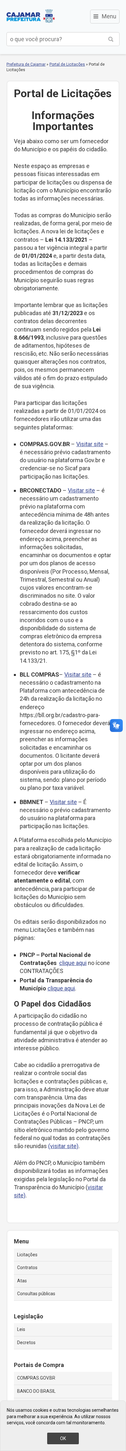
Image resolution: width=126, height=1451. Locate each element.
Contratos (27, 1267)
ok (63, 1438)
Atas (22, 1280)
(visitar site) (63, 1146)
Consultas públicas (36, 1293)
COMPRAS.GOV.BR (36, 1378)
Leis (21, 1329)
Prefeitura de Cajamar (30, 16)
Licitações (27, 1254)
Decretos (26, 1342)
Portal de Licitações (67, 64)
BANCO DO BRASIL (36, 1391)
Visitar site (89, 444)
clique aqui (73, 963)
